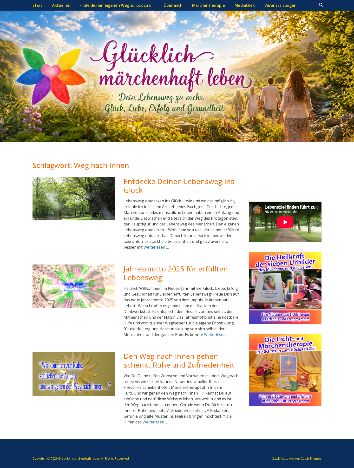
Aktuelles (61, 5)
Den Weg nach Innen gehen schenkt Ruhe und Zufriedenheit (179, 360)
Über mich (173, 5)
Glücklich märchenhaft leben (79, 458)
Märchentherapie (208, 5)
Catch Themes (311, 458)
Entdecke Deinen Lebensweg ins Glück (179, 185)
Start (37, 5)
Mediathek (245, 5)
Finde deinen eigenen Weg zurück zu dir (116, 5)
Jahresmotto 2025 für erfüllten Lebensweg (176, 273)
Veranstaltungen (280, 5)
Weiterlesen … (156, 247)
